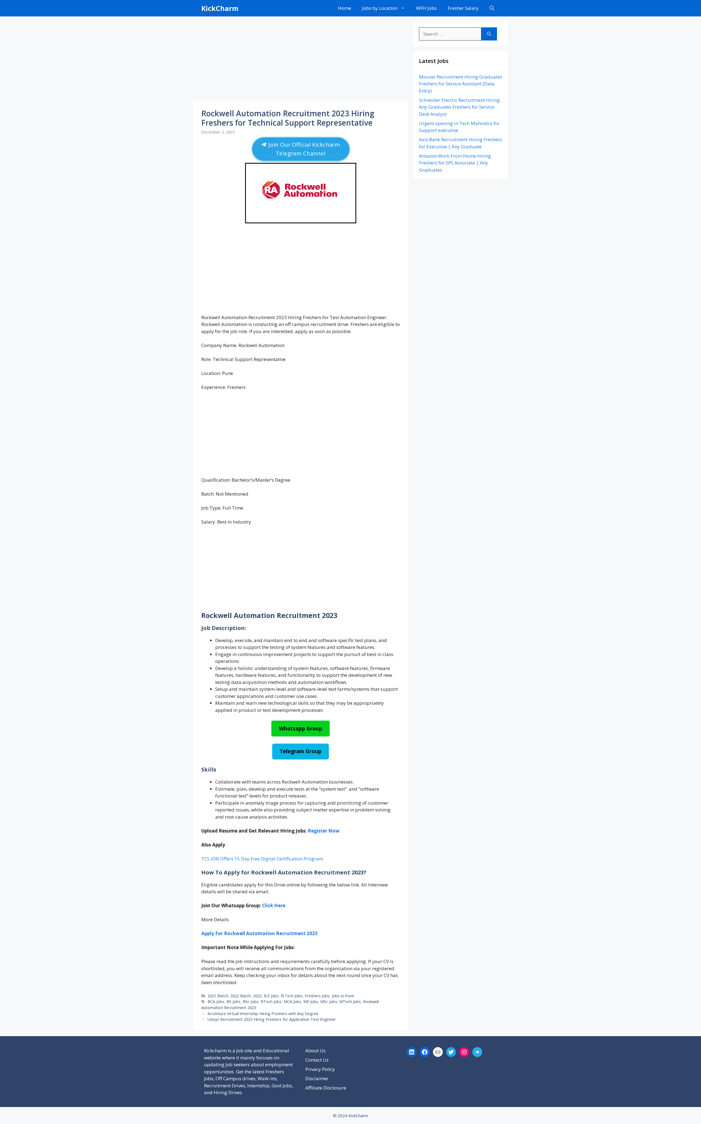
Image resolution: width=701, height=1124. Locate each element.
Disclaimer (317, 1078)
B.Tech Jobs (292, 995)
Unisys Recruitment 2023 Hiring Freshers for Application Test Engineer (272, 1019)
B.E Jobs (271, 995)
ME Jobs (310, 1001)
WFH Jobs (426, 8)
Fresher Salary (463, 8)
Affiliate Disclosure (325, 1088)
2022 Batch (240, 995)
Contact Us (317, 1060)
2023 (257, 995)
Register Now (324, 831)
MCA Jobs (292, 1001)
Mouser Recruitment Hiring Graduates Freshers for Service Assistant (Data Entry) (460, 84)
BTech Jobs (271, 1001)
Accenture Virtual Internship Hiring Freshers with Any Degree (263, 1013)
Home (344, 8)
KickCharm (220, 8)
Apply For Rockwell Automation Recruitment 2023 (259, 933)
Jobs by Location (380, 8)
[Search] (489, 34)
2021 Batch (218, 995)
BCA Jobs (216, 1001)
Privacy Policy (320, 1069)
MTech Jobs (350, 1001)
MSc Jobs (328, 1001)
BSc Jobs (250, 1001)
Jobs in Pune (343, 995)
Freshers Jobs (317, 995)
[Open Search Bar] (492, 8)
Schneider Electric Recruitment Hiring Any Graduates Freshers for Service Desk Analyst (459, 107)
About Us (315, 1050)
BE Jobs (233, 1001)
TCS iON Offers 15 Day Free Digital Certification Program (262, 859)
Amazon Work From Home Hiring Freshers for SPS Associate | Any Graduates (455, 163)
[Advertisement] (300, 60)
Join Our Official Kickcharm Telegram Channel (303, 149)
